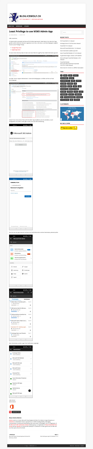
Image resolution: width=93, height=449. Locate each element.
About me (72, 445)
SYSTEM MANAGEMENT (70, 97)
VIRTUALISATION (64, 99)
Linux (75, 86)
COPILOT (76, 75)
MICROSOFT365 (64, 89)
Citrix (70, 75)
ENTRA (72, 80)
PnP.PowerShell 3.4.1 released (67, 41)
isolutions (11, 421)
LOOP (79, 86)
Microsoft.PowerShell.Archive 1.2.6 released (70, 48)
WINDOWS (76, 99)
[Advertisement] (46, 6)
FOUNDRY (70, 83)
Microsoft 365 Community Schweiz (20, 424)
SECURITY (71, 94)
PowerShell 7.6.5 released (66, 46)
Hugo (27, 445)
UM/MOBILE (79, 97)
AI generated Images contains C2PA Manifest (71, 55)
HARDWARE (63, 86)
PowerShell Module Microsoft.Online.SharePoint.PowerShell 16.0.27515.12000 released (69, 63)
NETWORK (70, 91)
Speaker (19, 426)
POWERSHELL (64, 94)
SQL (62, 97)
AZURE (65, 75)
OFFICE (75, 91)
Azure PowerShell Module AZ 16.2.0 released (70, 53)
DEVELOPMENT (64, 78)
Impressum (77, 445)
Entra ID (79, 80)
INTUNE (69, 86)
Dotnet (71, 78)
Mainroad (32, 445)
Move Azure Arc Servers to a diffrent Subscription (71, 67)
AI (61, 75)
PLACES (81, 91)
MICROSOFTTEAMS (74, 89)
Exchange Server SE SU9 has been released (70, 43)
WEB (71, 99)
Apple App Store (16, 49)
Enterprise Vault (65, 80)
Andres (11, 420)
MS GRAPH (63, 91)
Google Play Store (16, 47)
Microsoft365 (16, 412)
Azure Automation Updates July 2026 (69, 50)
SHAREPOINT (78, 94)
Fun (75, 83)
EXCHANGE (63, 83)
